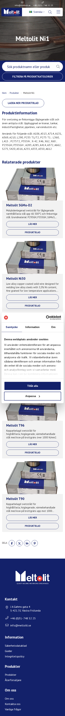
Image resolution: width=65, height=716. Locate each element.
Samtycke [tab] (12, 327)
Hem (4, 93)
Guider (8, 651)
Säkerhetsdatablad (16, 645)
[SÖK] (50, 12)
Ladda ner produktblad (23, 103)
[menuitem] (37, 12)
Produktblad (32, 232)
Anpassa (30, 396)
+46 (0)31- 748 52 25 (43, 5)
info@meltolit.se (23, 5)
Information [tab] (32, 327)
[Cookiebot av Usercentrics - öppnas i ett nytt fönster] (46, 317)
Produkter (14, 93)
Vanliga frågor (13, 709)
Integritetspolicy (14, 656)
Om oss (9, 698)
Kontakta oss (12, 704)
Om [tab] (53, 327)
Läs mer (32, 224)
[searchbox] (27, 66)
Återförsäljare (13, 680)
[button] (58, 66)
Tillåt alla (32, 385)
